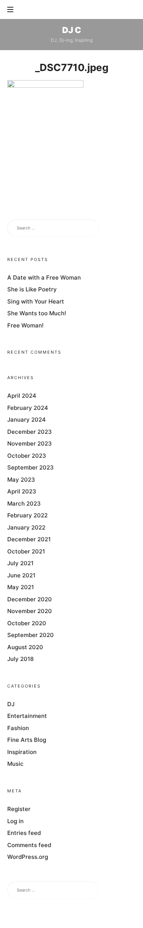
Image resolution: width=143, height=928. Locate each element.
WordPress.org (27, 857)
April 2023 (21, 491)
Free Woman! (25, 325)
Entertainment (27, 716)
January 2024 (26, 420)
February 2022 (27, 515)
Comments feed (29, 845)
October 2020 (26, 623)
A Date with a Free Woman (44, 277)
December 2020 (29, 599)
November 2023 (29, 443)
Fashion (18, 728)
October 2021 (26, 551)
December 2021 (29, 539)
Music (15, 764)
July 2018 (20, 659)
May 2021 (20, 587)
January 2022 (26, 527)
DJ (10, 704)
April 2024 (21, 396)
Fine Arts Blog (26, 740)
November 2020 (29, 611)
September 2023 (30, 467)
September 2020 (30, 635)
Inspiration (22, 752)
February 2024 (27, 407)
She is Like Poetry (32, 289)
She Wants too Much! (36, 313)
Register (19, 809)
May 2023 (21, 479)
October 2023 (26, 455)
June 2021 (21, 575)
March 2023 (24, 503)
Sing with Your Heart (35, 301)
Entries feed (24, 833)
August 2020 (25, 647)
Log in (15, 821)
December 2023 (29, 431)
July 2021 (20, 563)
